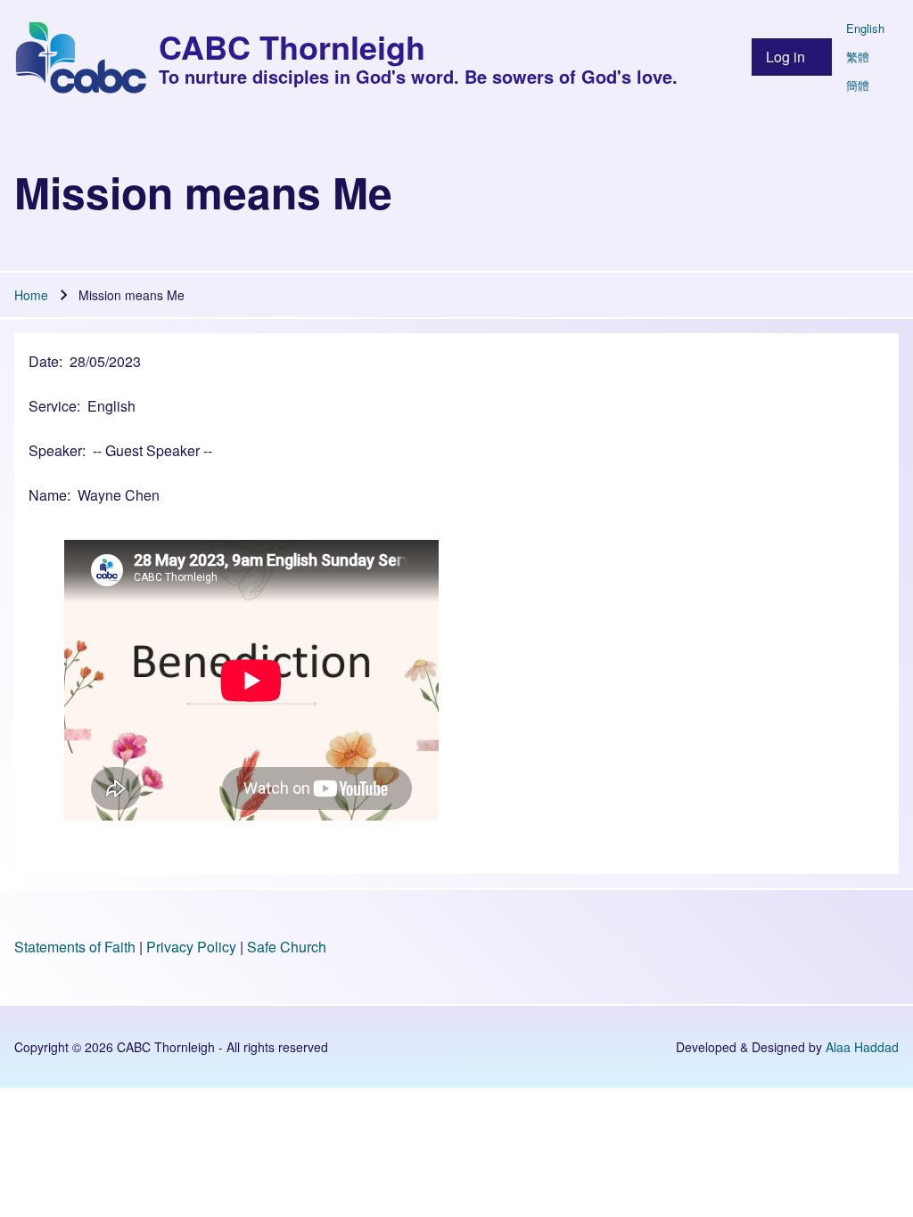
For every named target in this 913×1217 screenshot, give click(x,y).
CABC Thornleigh (292, 46)
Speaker (55, 450)
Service (53, 406)
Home (31, 295)
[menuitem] (792, 57)
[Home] (81, 57)
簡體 (857, 85)
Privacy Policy (191, 946)
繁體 (857, 56)
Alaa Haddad (862, 1047)
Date (44, 361)
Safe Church (286, 946)
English (865, 28)
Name (48, 495)
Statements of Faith (75, 946)
